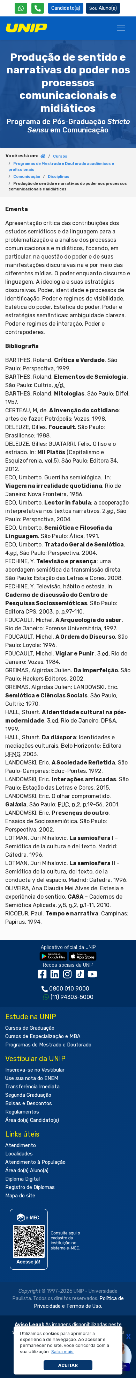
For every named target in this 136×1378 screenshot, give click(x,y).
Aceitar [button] (68, 1365)
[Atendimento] (38, 8)
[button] (62, 1351)
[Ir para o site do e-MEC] (46, 1239)
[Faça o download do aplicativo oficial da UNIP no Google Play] (53, 956)
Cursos (60, 156)
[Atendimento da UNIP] (37, 8)
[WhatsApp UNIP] (21, 8)
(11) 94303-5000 (72, 997)
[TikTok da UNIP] (81, 977)
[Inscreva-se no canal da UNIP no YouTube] (93, 977)
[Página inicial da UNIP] (42, 156)
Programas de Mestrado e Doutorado (48, 1045)
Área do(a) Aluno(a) (26, 1171)
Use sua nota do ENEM (31, 1078)
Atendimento (20, 1145)
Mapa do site (20, 1196)
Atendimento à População (35, 1162)
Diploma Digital (22, 1179)
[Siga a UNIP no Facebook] (43, 977)
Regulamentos (22, 1112)
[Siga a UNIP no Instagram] (68, 977)
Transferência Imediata (32, 1087)
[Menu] (121, 28)
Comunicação (26, 176)
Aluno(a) (108, 8)
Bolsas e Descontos (28, 1104)
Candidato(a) (65, 8)
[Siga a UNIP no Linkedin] (56, 977)
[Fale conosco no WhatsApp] (21, 8)
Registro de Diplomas (30, 1187)
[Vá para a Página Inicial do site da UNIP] (26, 28)
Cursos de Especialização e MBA (43, 1036)
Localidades (19, 1154)
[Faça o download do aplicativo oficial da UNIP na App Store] (83, 956)
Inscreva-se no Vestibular (35, 1070)
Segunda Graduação (28, 1095)
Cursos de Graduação (29, 1028)
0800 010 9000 (69, 988)
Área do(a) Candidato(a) (32, 1120)
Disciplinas (58, 176)
